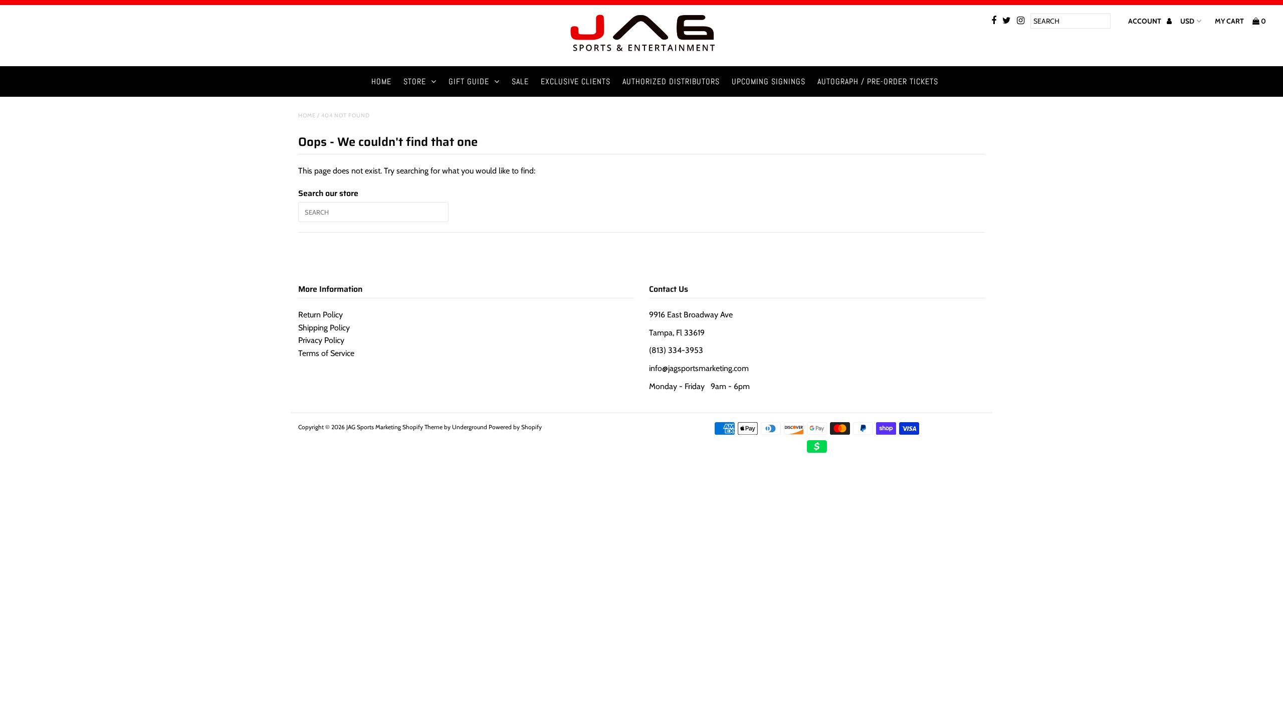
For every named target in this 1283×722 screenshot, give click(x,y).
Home (381, 81)
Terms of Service (326, 353)
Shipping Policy (324, 327)
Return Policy (320, 314)
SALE (520, 81)
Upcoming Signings (768, 81)
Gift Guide (469, 81)
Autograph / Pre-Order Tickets (877, 81)
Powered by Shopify (515, 427)
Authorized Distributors (671, 81)
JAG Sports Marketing (373, 427)
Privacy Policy (321, 340)
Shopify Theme (422, 427)
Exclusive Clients (575, 81)
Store (414, 81)
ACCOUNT (1145, 21)
